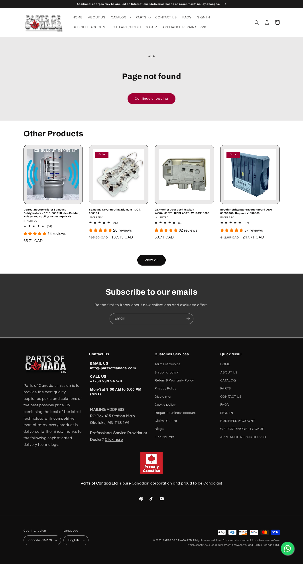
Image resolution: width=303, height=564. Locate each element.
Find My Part (165, 437)
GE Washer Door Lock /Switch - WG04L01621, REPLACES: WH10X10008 (182, 211)
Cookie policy (165, 404)
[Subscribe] (188, 318)
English (73, 540)
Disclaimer (163, 396)
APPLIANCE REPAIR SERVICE (243, 437)
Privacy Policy (165, 388)
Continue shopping (152, 98)
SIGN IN (226, 413)
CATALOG (228, 380)
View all (151, 260)
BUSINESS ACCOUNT (237, 421)
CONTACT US (231, 396)
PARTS (225, 388)
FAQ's (225, 404)
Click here (114, 440)
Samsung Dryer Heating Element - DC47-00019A (116, 211)
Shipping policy (167, 372)
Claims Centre (166, 421)
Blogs (159, 429)
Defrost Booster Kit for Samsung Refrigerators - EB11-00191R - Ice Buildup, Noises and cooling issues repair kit (52, 213)
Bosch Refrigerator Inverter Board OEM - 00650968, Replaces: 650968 (247, 211)
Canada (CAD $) (40, 540)
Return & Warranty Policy (174, 380)
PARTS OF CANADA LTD (177, 540)
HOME (225, 364)
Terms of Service (168, 364)
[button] (120, 17)
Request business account (175, 413)
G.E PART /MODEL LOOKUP (242, 429)
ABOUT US (229, 372)
